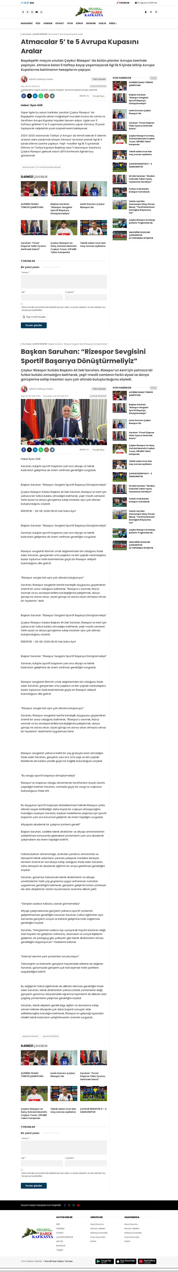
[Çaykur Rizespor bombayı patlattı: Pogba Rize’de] (120, 227)
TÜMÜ (153, 78)
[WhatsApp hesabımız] (41, 12)
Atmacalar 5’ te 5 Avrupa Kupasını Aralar (42, 167)
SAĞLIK (102, 23)
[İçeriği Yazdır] (52, 95)
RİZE (38, 23)
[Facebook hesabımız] (23, 12)
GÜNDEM (47, 23)
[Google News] (98, 96)
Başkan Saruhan (31, 1036)
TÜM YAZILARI (99, 79)
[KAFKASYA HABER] (89, 16)
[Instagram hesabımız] (32, 12)
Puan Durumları (97, 1237)
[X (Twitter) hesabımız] (27, 12)
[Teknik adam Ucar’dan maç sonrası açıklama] (93, 229)
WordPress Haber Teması (59, 1261)
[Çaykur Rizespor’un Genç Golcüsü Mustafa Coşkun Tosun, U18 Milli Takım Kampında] (63, 229)
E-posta (70, 292)
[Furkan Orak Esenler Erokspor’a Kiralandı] (120, 196)
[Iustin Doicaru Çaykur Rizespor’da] (93, 191)
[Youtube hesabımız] (37, 12)
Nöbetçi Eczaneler (99, 1232)
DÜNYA (79, 23)
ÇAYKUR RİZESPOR (98, 86)
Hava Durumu (97, 1224)
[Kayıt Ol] (146, 12)
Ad (24, 292)
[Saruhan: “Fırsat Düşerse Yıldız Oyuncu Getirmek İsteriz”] (34, 229)
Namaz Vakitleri (97, 1228)
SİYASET (59, 23)
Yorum (26, 272)
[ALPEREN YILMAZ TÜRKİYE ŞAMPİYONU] (34, 191)
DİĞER (112, 23)
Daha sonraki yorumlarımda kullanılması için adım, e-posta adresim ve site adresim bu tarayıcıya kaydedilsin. (63, 308)
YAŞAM (59, 1250)
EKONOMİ (91, 23)
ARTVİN (59, 1241)
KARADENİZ (27, 23)
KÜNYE (93, 1241)
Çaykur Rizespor (51, 1036)
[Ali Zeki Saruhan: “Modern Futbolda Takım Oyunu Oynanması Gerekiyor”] (120, 183)
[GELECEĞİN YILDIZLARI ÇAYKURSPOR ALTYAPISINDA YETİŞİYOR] (120, 239)
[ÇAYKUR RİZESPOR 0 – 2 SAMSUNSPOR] (120, 171)
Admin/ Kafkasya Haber (41, 79)
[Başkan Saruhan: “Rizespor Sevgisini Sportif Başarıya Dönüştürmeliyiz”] (63, 191)
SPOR (70, 23)
